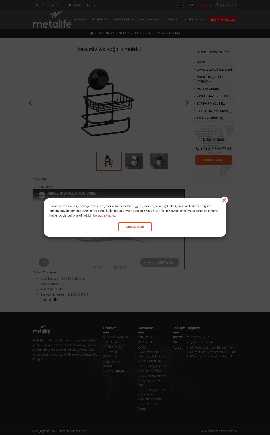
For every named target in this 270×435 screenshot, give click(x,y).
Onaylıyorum (135, 227)
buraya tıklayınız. (104, 215)
